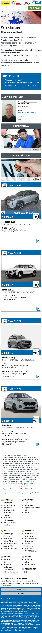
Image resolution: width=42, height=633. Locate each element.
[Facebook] (25, 572)
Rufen (3, 60)
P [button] (38, 241)
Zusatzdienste (30, 531)
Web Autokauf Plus (9, 505)
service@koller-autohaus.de (27, 113)
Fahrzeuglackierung (30, 539)
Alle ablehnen (21, 593)
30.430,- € (7, 352)
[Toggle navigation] (4, 8)
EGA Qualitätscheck (9, 522)
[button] (34, 8)
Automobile (8, 500)
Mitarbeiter (28, 560)
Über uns (6, 557)
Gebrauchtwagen (8, 520)
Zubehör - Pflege (8, 546)
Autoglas (27, 513)
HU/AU (26, 503)
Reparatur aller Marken (32, 508)
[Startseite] (5, 2)
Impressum (32, 629)
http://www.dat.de (8, 489)
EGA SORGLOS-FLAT (30, 551)
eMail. (7, 65)
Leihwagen (28, 548)
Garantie (27, 544)
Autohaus (6, 560)
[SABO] (18, 2)
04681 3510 (22, 119)
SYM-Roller (7, 536)
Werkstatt (28, 500)
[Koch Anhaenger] (29, 2)
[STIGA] (22, 2)
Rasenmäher (7, 539)
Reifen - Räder (8, 541)
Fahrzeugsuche (8, 503)
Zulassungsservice (30, 536)
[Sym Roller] (26, 2)
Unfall (26, 510)
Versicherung (28, 546)
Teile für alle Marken (10, 548)
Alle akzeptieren (21, 590)
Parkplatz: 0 (7, 525)
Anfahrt (26, 562)
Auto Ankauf (7, 508)
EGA (4, 562)
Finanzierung (28, 541)
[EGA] (36, 2)
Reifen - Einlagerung (10, 544)
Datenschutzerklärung (10, 572)
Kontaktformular (29, 565)
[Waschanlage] (13, 2)
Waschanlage (28, 534)
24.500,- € (7, 217)
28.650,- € (7, 420)
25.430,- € (7, 285)
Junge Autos (7, 518)
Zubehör (6, 531)
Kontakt (27, 557)
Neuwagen (6, 515)
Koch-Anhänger (8, 534)
